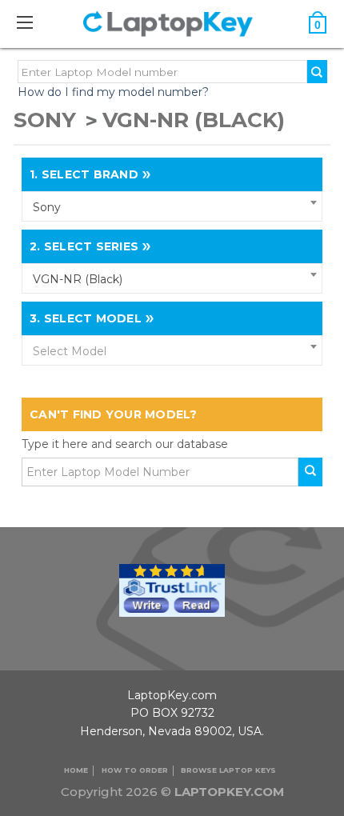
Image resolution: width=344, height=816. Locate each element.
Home (76, 770)
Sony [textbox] (47, 207)
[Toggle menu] (32, 22)
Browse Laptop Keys (228, 770)
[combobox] (172, 206)
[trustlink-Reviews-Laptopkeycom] (172, 589)
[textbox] (172, 351)
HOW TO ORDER (135, 770)
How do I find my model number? (113, 92)
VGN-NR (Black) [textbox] (77, 279)
